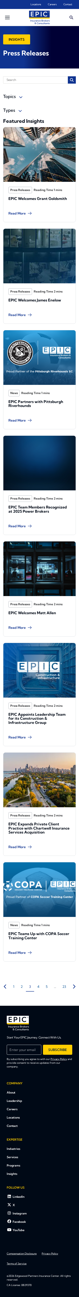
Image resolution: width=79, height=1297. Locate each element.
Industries (13, 1149)
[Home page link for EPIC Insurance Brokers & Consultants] (39, 17)
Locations (36, 4)
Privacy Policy (59, 1059)
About (11, 1092)
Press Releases (20, 190)
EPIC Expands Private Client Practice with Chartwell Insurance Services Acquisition (39, 828)
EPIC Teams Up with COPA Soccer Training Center (38, 935)
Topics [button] (10, 96)
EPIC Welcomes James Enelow (34, 300)
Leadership (14, 1101)
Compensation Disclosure (22, 1253)
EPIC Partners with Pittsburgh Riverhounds (35, 403)
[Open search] (71, 17)
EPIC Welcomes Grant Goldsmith (37, 198)
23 (64, 986)
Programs (13, 1165)
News (14, 393)
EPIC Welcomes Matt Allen (32, 612)
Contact (67, 4)
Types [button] (9, 110)
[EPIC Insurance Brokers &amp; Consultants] (18, 1023)
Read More (17, 213)
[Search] (72, 80)
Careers (52, 4)
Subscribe (57, 1050)
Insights (17, 39)
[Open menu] (7, 17)
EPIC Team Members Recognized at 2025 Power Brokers (37, 509)
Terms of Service (17, 1263)
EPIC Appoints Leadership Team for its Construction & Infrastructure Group (37, 718)
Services (12, 1157)
